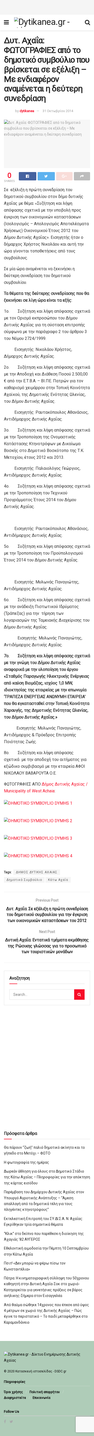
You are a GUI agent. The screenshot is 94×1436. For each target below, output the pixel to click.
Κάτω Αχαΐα (58, 880)
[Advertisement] (47, 6)
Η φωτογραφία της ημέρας (26, 1162)
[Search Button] (79, 994)
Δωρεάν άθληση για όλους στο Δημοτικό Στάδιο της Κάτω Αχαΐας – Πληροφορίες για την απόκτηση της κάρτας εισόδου (47, 1177)
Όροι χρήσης (13, 1392)
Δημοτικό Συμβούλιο (24, 880)
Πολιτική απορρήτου (45, 1392)
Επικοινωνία (41, 1398)
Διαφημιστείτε (15, 1398)
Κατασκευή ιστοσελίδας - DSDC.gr (40, 1371)
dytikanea (27, 111)
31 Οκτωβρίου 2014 (58, 111)
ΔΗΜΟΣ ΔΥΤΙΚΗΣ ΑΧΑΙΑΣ (36, 872)
